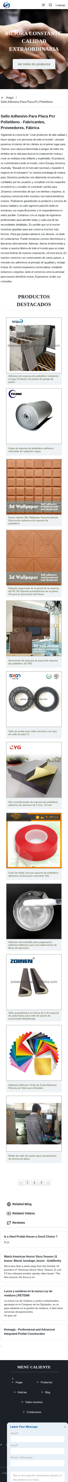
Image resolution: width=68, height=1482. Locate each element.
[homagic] (19, 1377)
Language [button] (60, 5)
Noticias (22, 1392)
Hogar (10, 97)
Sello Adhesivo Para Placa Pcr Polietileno (27, 101)
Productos (46, 1382)
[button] (43, 5)
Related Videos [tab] (23, 1213)
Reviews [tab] (18, 1222)
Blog (47, 1392)
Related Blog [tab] (22, 1204)
